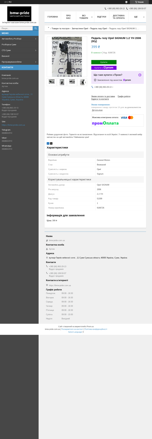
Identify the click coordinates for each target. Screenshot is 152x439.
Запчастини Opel (80, 28)
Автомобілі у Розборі (11, 38)
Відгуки (101, 17)
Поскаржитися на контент (72, 329)
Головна (53, 17)
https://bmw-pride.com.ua (13, 125)
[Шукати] (36, 28)
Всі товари (83, 16)
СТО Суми (6, 50)
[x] (51, 144)
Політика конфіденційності (95, 329)
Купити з (99, 67)
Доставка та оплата (119, 16)
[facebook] (48, 144)
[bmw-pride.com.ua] (19, 13)
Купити (103, 62)
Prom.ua (90, 327)
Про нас (68, 16)
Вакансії (5, 56)
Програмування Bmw (12, 61)
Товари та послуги (60, 28)
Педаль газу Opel (98, 28)
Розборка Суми (9, 44)
